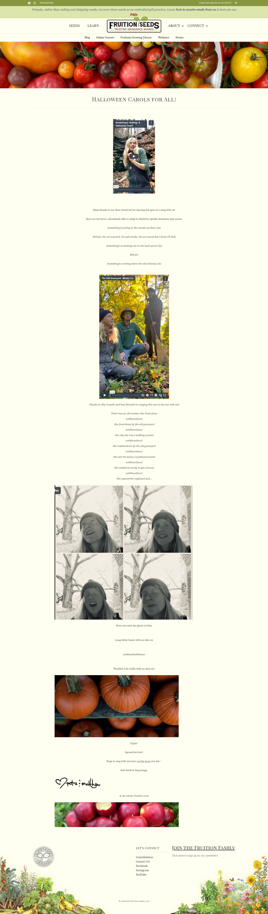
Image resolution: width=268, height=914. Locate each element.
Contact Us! (143, 861)
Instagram (35, 3)
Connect (195, 26)
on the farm (143, 761)
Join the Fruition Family (203, 848)
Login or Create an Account (215, 3)
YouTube (141, 874)
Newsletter (46, 3)
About (174, 26)
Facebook (29, 3)
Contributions (144, 857)
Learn (93, 26)
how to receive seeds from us (195, 9)
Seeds (74, 26)
